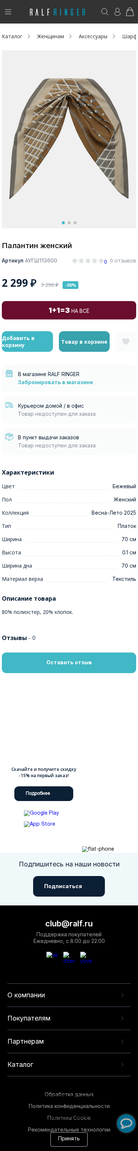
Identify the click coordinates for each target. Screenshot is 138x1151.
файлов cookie (24, 1110)
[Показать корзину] (129, 14)
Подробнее (38, 793)
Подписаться (63, 886)
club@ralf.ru (69, 923)
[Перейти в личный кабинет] (117, 14)
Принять (69, 1139)
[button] (63, 222)
